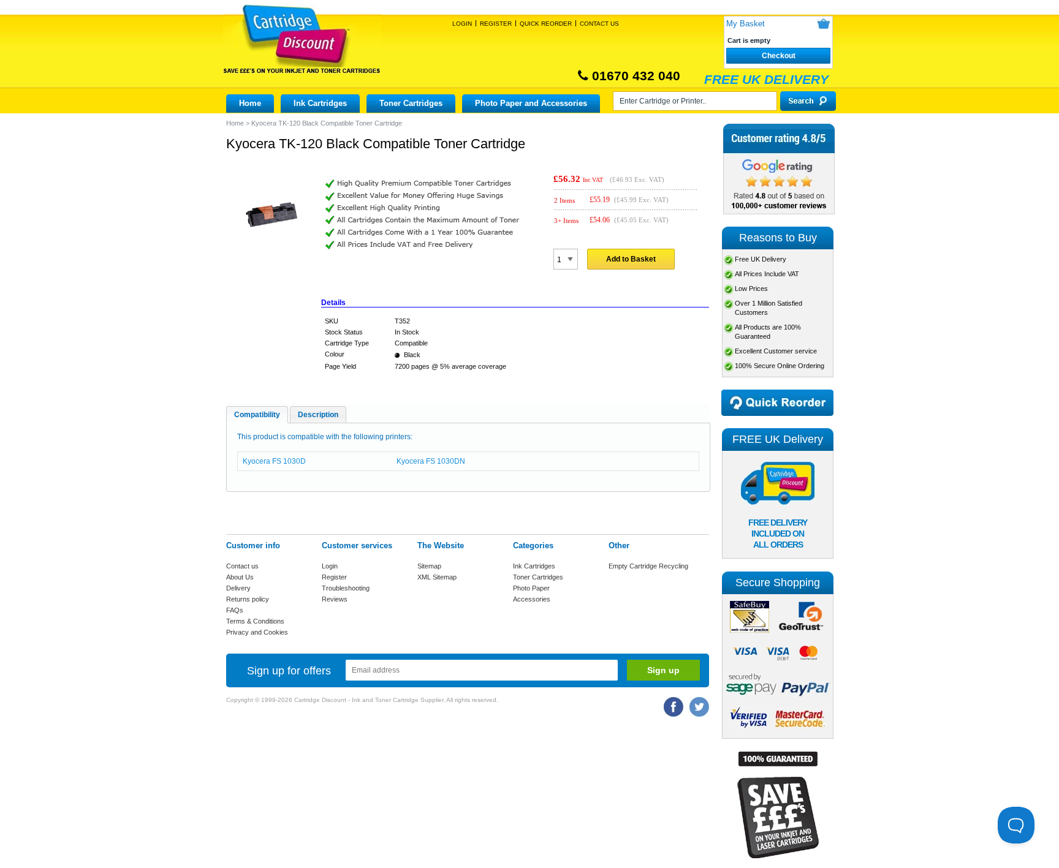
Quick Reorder (546, 23)
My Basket (745, 23)
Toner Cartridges (410, 103)
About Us (240, 577)
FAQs (234, 610)
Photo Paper (531, 588)
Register (496, 23)
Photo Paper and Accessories (531, 103)
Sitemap (429, 566)
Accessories (531, 599)
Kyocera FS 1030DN (431, 461)
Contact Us (599, 23)
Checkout (778, 55)
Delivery (238, 588)
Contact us (242, 566)
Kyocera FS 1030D (274, 461)
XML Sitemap (437, 577)
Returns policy (247, 599)
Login (462, 23)
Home (250, 103)
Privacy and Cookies (257, 632)
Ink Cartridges (320, 103)
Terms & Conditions (255, 621)
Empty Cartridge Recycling (648, 566)
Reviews (334, 599)
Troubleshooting (346, 588)
